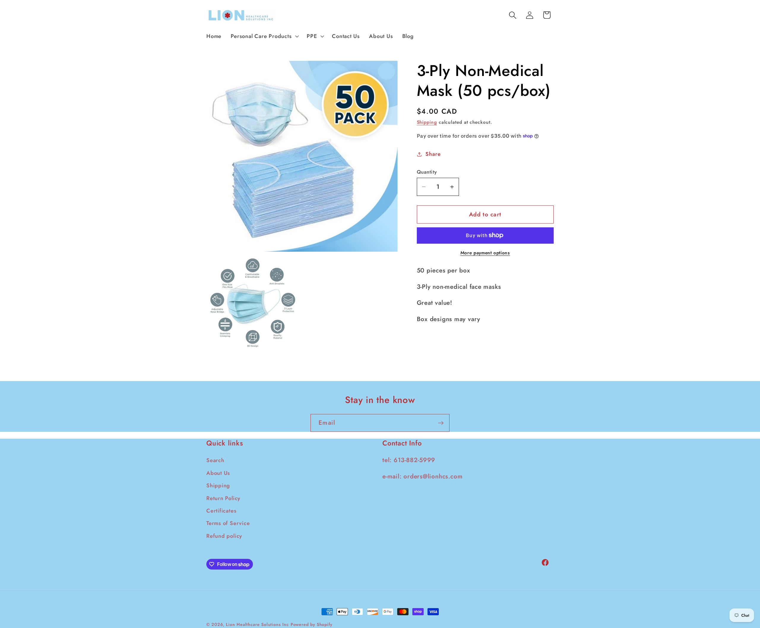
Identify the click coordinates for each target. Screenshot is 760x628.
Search (215, 460)
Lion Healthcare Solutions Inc (257, 624)
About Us (218, 473)
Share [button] (433, 154)
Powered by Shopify (311, 624)
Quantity (427, 172)
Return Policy (223, 498)
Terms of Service (228, 523)
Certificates (221, 511)
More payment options (485, 253)
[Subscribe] (440, 423)
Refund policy (224, 536)
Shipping (427, 122)
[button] (264, 36)
